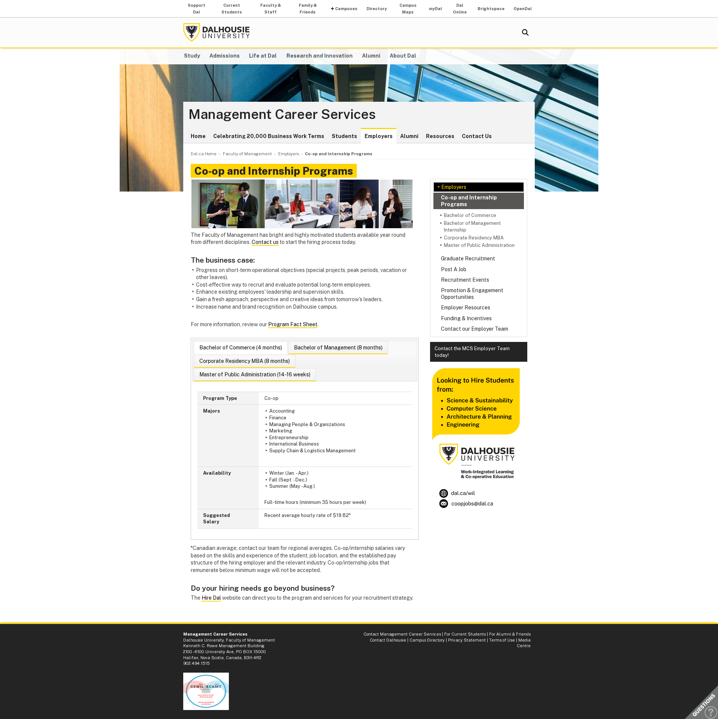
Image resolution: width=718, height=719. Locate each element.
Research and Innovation (319, 56)
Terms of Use (502, 640)
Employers (379, 136)
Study (192, 56)
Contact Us (477, 136)
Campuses (346, 8)
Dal (435, 8)
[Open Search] (525, 32)
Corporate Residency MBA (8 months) (244, 361)
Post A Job (453, 269)
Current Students (231, 8)
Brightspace (491, 8)
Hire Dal (211, 598)
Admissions (224, 56)
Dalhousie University (216, 32)
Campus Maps (408, 8)
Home (198, 136)
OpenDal (522, 8)
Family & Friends (308, 8)
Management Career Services (282, 114)
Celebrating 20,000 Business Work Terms (268, 136)
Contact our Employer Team (474, 329)
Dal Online (460, 8)
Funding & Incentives (466, 318)
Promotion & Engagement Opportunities (472, 293)
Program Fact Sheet (292, 324)
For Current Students (465, 634)
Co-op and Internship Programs (469, 201)
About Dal (403, 56)
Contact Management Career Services (402, 634)
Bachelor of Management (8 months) (338, 348)
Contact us (265, 242)
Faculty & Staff (270, 8)
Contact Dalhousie (388, 640)
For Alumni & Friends (510, 634)
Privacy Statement (467, 640)
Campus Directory (427, 640)
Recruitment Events (465, 280)
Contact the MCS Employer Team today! (472, 352)
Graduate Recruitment (468, 258)
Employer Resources (465, 307)
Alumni (371, 56)
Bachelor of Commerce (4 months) (240, 348)
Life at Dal (263, 56)
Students (344, 136)
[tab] (241, 347)
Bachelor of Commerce (470, 215)
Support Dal (196, 8)
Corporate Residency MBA (474, 238)
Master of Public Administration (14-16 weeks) (254, 374)
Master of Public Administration (479, 245)
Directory (376, 8)
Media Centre (524, 643)
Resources (440, 136)
